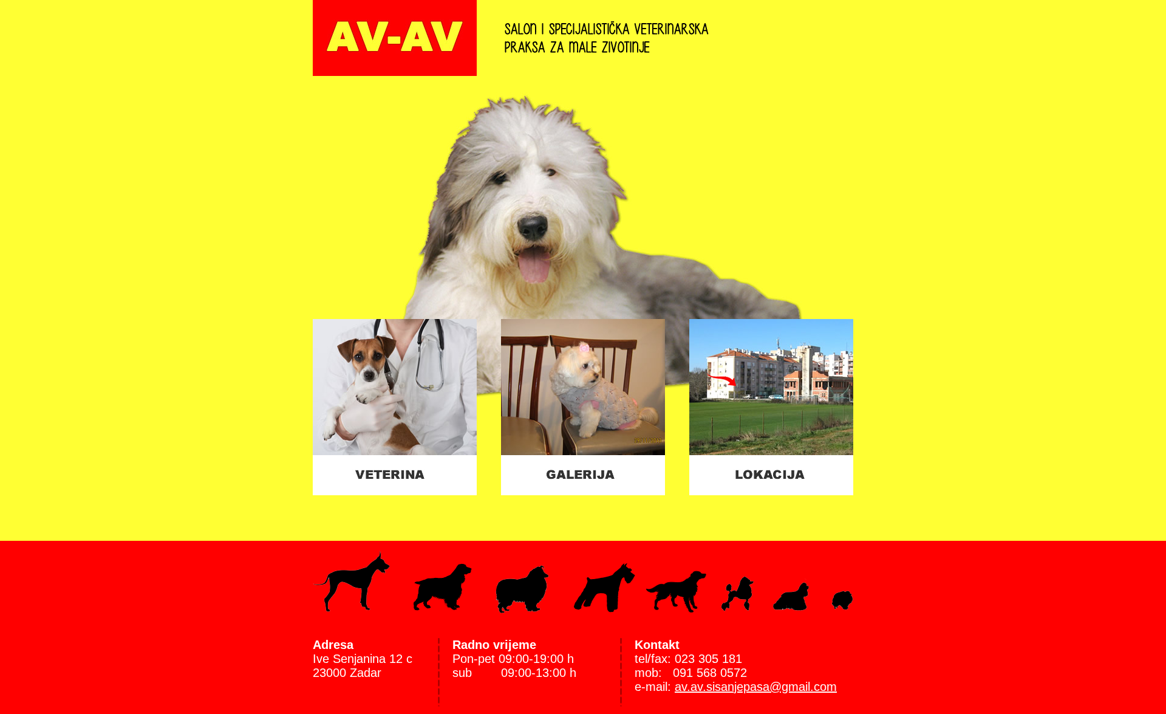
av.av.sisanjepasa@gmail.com (756, 686)
